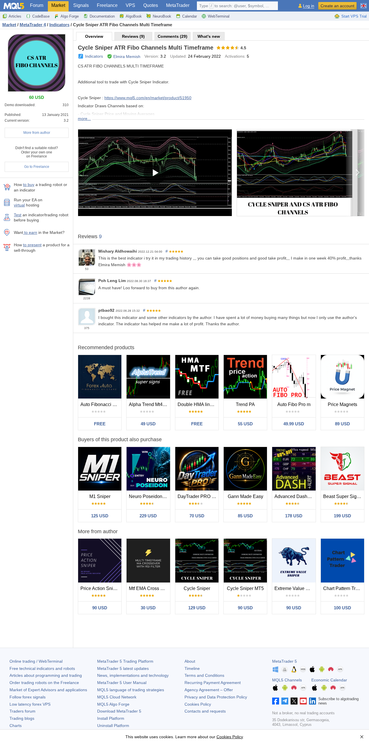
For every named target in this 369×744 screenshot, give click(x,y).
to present (32, 245)
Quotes (150, 5)
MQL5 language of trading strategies (130, 689)
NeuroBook (162, 16)
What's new (208, 36)
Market (58, 5)
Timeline (192, 668)
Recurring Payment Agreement (212, 682)
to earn (30, 232)
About (189, 661)
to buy (28, 184)
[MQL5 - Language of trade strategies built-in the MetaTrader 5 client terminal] (13, 6)
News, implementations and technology (133, 675)
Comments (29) (172, 36)
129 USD (197, 607)
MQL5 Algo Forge (113, 704)
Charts (16, 725)
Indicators (94, 56)
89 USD (342, 423)
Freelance (107, 5)
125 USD (99, 515)
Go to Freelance (36, 167)
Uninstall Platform (113, 725)
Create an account (337, 5)
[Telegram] (284, 701)
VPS (130, 5)
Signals (81, 5)
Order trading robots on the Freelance (44, 682)
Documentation (102, 16)
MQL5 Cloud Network (116, 697)
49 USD (148, 423)
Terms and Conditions (204, 675)
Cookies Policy (197, 704)
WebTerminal (218, 16)
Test (17, 215)
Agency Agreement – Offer (208, 689)
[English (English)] (363, 3)
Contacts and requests (205, 711)
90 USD (99, 607)
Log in (308, 6)
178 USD (293, 515)
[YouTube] (303, 701)
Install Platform (110, 718)
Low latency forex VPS (30, 704)
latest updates (123, 668)
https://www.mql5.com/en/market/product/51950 (147, 97)
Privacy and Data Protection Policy (215, 697)
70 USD (196, 515)
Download (119, 711)
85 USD (245, 515)
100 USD (342, 607)
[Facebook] (275, 701)
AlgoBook (134, 16)
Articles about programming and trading (46, 675)
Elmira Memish (126, 56)
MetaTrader (177, 5)
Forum (36, 5)
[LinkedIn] (312, 701)
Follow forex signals (28, 697)
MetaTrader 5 (284, 661)
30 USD (148, 607)
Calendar (189, 16)
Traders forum (22, 711)
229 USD (148, 515)
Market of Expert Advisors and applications (48, 689)
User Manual (121, 682)
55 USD (245, 423)
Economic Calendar (329, 680)
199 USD (342, 515)
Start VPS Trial (354, 16)
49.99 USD (293, 423)
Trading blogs (22, 718)
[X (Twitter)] (294, 701)
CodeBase (41, 16)
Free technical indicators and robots (42, 668)
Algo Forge (70, 16)
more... (84, 118)
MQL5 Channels (287, 680)
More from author (36, 133)
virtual (19, 205)
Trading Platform (125, 661)
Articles (15, 16)
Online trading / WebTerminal (36, 661)
